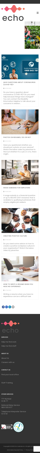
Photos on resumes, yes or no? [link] (17, 137)
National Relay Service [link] (10, 405)
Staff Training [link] (7, 383)
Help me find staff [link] (8, 346)
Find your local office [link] (10, 374)
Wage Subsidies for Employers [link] (16, 188)
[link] (13, 13)
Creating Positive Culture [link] (15, 236)
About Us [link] (5, 358)
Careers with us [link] (7, 362)
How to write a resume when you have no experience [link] (18, 285)
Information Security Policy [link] (15, 450)
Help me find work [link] (8, 342)
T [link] (1, 399)
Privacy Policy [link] (30, 450)
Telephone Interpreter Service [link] (13, 411)
